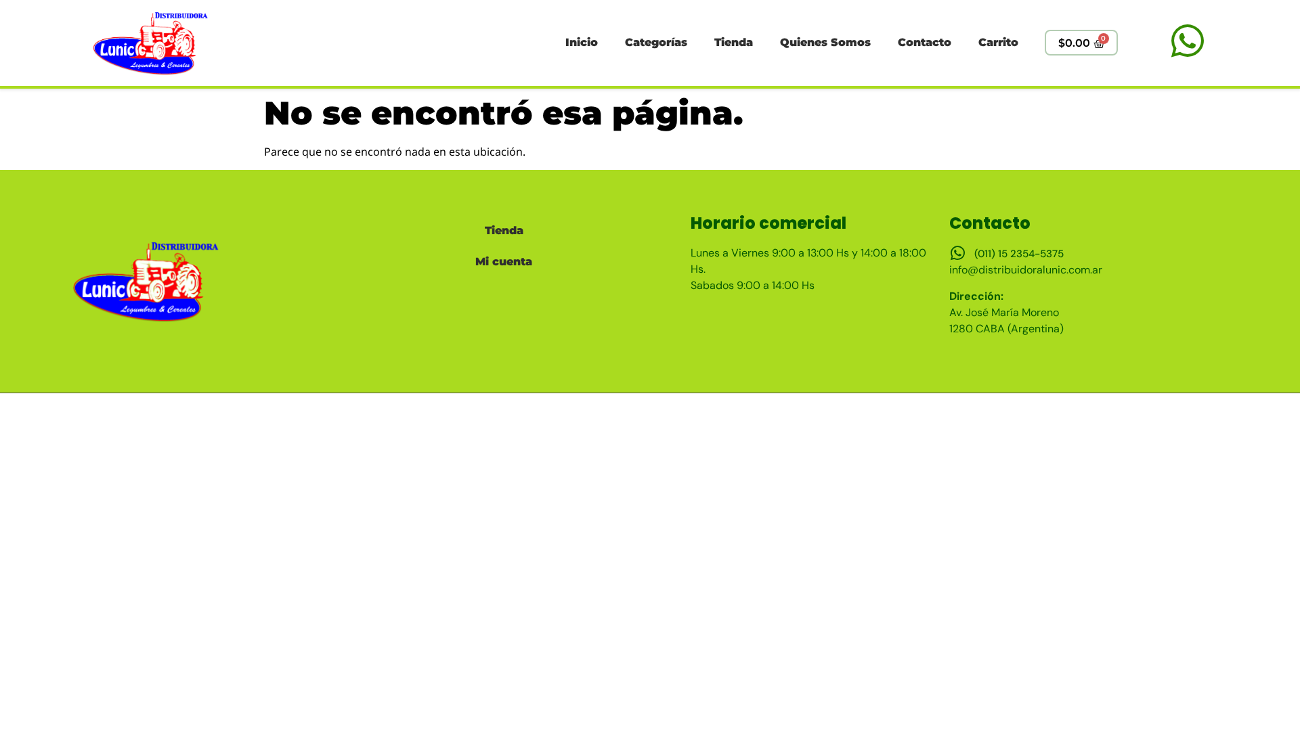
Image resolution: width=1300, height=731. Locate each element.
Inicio (581, 42)
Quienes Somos (825, 42)
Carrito (998, 42)
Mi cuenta (503, 261)
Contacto (924, 42)
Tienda (733, 42)
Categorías (656, 42)
